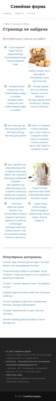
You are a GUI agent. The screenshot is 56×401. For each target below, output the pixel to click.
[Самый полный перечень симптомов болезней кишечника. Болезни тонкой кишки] (39, 184)
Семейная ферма (28, 6)
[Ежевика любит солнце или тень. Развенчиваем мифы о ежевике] (15, 96)
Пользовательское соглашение (34, 361)
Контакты (11, 361)
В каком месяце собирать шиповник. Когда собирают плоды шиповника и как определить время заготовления (26, 274)
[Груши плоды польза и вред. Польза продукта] (39, 210)
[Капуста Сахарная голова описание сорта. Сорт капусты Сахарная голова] (39, 135)
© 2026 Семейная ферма (18, 351)
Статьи (31, 13)
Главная (7, 13)
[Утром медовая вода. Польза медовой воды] (15, 54)
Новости (19, 13)
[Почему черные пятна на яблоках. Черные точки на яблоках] (39, 96)
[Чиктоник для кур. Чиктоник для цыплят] (15, 128)
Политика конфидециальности (21, 364)
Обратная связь (14, 374)
